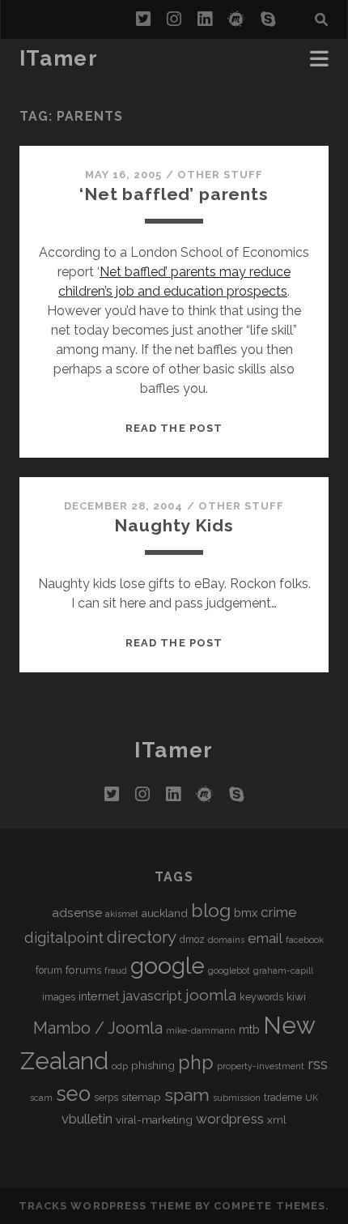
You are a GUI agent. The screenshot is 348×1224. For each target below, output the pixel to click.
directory (141, 937)
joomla (210, 995)
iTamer (58, 58)
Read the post (174, 428)
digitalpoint (64, 937)
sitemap (141, 1096)
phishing (153, 1065)
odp (120, 1066)
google (167, 966)
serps (106, 1097)
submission (237, 1097)
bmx (245, 912)
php (196, 1062)
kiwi (296, 996)
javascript (152, 995)
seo (73, 1093)
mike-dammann (201, 1030)
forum (49, 970)
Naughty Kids (173, 525)
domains (226, 940)
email (265, 938)
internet (99, 996)
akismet (121, 914)
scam (41, 1097)
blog (211, 910)
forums (83, 969)
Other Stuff (220, 174)
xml (276, 1119)
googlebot (229, 970)
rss (318, 1064)
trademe (283, 1097)
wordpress (230, 1119)
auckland (165, 912)
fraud (115, 970)
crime (279, 912)
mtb (249, 1029)
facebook (305, 940)
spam (187, 1095)
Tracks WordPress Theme (105, 1206)
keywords (261, 997)
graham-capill (283, 970)
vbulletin (87, 1119)
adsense (77, 912)
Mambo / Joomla (98, 1028)
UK (311, 1097)
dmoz (192, 939)
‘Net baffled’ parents (174, 194)
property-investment (260, 1066)
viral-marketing (154, 1119)
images (58, 997)
